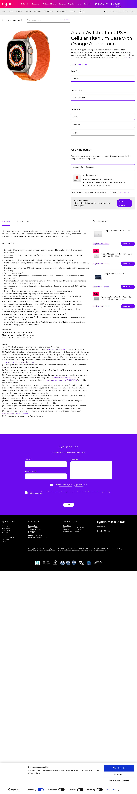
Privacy (30, 549)
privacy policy (79, 486)
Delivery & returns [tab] (22, 221)
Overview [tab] (6, 221)
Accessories (61, 11)
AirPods (37, 11)
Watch (28, 11)
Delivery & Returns (8, 537)
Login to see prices (79, 64)
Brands (72, 11)
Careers (4, 535)
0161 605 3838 (58, 453)
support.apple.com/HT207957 (15, 413)
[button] (103, 117)
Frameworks (6, 530)
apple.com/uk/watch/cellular (64, 378)
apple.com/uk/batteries (55, 349)
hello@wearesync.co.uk (75, 453)
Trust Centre (6, 528)
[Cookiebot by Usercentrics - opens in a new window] (13, 789)
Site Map (119, 549)
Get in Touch (6, 539)
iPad (11, 11)
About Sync (5, 526)
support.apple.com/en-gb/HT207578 (61, 380)
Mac (3, 11)
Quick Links (8, 522)
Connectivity (76, 90)
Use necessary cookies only (119, 780)
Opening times (71, 522)
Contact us (34, 522)
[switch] (61, 789)
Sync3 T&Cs (69, 549)
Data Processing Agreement (48, 549)
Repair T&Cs (102, 549)
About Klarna (6, 533)
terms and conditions (65, 486)
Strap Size (75, 109)
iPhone (19, 11)
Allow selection (119, 774)
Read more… (126, 58)
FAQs (4, 541)
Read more (128, 243)
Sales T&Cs (61, 549)
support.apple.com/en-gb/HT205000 (21, 362)
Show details (111, 790)
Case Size (75, 71)
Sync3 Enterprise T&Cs (90, 549)
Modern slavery (111, 549)
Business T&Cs (78, 549)
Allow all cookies (119, 768)
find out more (124, 193)
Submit (69, 504)
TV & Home (48, 11)
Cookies (36, 549)
